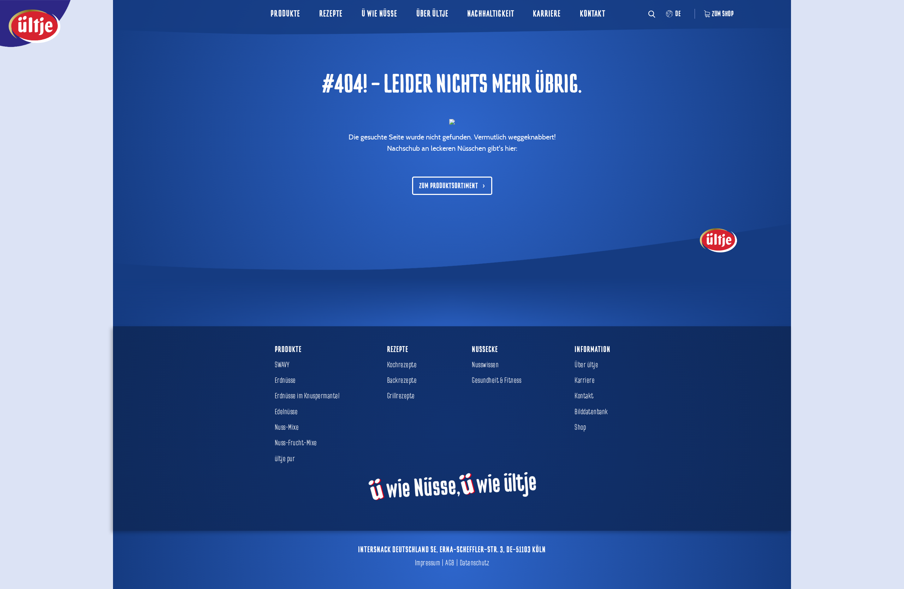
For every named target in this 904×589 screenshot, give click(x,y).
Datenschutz (474, 563)
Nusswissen (485, 365)
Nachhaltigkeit (490, 13)
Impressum (427, 563)
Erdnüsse (285, 380)
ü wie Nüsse (380, 13)
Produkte (285, 13)
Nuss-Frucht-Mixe (296, 443)
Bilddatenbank (591, 412)
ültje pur (285, 459)
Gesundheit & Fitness (496, 380)
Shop (580, 427)
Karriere (547, 13)
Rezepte (331, 13)
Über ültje (432, 13)
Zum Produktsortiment (448, 186)
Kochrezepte (402, 365)
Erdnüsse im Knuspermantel (307, 396)
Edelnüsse (286, 412)
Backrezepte (402, 380)
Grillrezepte (401, 396)
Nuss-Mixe (287, 427)
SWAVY (282, 365)
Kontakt (592, 13)
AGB (449, 563)
